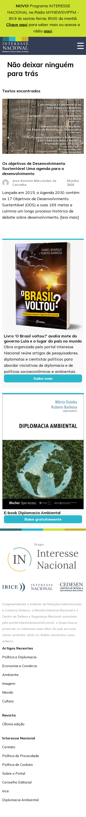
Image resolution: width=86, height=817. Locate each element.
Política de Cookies (17, 764)
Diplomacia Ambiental (20, 800)
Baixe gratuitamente (43, 519)
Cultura (7, 701)
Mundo (7, 692)
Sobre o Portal (13, 773)
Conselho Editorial (17, 782)
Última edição (13, 724)
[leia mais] (69, 217)
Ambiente (10, 674)
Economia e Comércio (19, 666)
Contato (8, 747)
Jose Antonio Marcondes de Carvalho (34, 183)
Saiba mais (43, 378)
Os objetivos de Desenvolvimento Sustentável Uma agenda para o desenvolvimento (33, 168)
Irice (5, 791)
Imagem (8, 683)
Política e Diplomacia (19, 657)
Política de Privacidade (20, 756)
